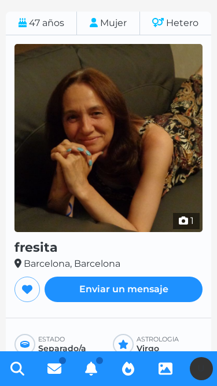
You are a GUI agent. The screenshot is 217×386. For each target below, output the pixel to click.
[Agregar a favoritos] (27, 289)
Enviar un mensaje (123, 289)
